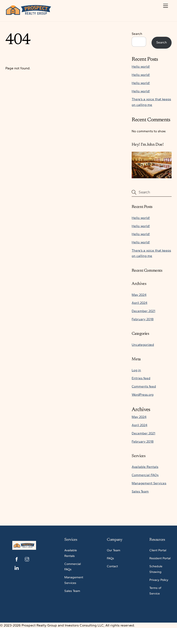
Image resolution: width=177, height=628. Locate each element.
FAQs (110, 558)
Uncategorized (143, 345)
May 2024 (139, 295)
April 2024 (139, 303)
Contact (112, 566)
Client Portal (157, 550)
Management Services (149, 483)
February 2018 (142, 319)
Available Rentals (145, 467)
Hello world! (141, 67)
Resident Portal (160, 558)
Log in (136, 370)
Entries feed (141, 378)
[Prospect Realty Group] (28, 13)
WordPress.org (142, 395)
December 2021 (143, 311)
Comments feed (144, 386)
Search (137, 34)
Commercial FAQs (145, 475)
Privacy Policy (158, 580)
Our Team (113, 550)
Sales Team (140, 491)
